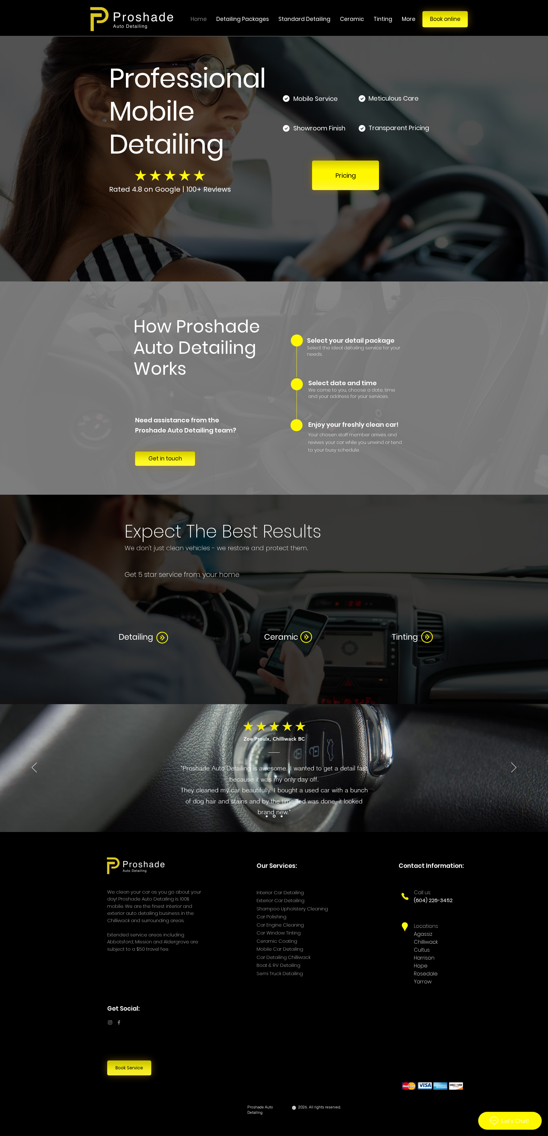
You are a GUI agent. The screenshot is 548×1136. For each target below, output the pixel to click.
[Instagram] (110, 1022)
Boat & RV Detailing (278, 965)
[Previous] (36, 159)
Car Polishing (271, 916)
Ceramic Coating (277, 941)
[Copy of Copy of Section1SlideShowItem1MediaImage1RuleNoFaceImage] (282, 816)
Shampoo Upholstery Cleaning (292, 908)
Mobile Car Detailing (280, 949)
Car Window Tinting (279, 932)
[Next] (512, 159)
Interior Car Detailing (280, 892)
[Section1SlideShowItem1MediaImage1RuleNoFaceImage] (267, 816)
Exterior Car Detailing (280, 900)
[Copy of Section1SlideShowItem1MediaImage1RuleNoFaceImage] (274, 816)
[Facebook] (119, 1022)
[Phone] (405, 896)
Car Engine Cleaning (280, 924)
